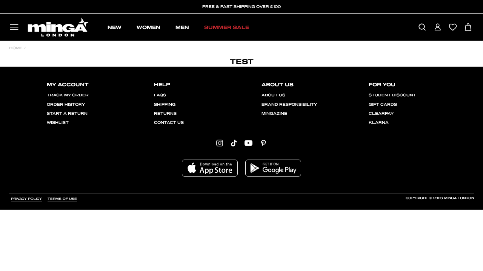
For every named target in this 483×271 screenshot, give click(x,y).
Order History (66, 105)
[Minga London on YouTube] (248, 142)
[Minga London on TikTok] (234, 142)
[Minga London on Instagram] (219, 142)
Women (148, 27)
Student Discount (392, 95)
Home (16, 48)
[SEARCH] (422, 27)
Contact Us (169, 123)
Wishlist (58, 123)
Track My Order (68, 95)
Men (182, 27)
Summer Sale (226, 27)
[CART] (468, 27)
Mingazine (274, 114)
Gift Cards (383, 105)
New (115, 27)
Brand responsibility (289, 105)
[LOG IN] (437, 27)
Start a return (67, 114)
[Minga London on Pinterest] (263, 142)
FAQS (160, 95)
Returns (165, 114)
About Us (273, 95)
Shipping (164, 105)
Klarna (379, 123)
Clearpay (381, 114)
